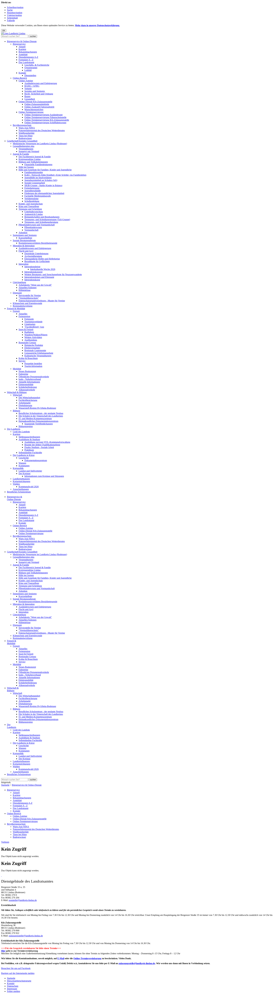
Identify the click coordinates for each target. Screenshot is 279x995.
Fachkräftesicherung (28, 400)
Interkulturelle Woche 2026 (42, 269)
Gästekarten (29, 324)
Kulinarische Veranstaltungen (37, 355)
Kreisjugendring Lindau (30, 159)
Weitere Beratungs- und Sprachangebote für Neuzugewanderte (53, 274)
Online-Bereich (20, 78)
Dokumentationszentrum (35, 460)
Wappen (22, 463)
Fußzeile (11, 20)
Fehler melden (13, 991)
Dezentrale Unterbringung (36, 253)
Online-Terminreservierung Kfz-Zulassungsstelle (46, 120)
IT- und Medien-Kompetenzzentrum (35, 418)
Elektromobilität (26, 384)
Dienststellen (30, 75)
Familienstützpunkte (33, 172)
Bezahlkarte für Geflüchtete (37, 261)
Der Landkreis (13, 429)
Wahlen (16, 484)
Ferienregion (24, 316)
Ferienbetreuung (31, 188)
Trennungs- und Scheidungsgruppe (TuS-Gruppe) (47, 219)
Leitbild (28, 70)
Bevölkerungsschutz (22, 125)
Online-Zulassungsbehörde (36, 104)
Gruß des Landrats (21, 431)
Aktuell (22, 46)
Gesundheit (29, 99)
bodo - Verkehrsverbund (30, 379)
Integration (23, 264)
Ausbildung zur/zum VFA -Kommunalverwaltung (47, 442)
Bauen (27, 96)
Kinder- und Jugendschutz (31, 204)
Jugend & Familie (21, 154)
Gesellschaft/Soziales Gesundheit (22, 141)
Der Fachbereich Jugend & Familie (35, 156)
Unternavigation (14, 15)
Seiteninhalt (12, 18)
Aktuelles (23, 314)
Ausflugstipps (30, 340)
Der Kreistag (24, 473)
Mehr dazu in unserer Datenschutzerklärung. (97, 25)
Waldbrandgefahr (26, 133)
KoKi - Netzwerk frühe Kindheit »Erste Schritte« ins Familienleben (55, 175)
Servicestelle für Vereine (30, 295)
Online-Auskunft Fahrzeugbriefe (39, 107)
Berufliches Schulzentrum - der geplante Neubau (41, 413)
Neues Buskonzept (27, 371)
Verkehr (28, 88)
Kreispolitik (18, 468)
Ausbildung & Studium (29, 439)
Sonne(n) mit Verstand (29, 151)
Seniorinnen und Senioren (25, 235)
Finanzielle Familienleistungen (38, 164)
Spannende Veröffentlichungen (38, 424)
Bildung (16, 410)
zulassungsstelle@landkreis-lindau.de (26, 935)
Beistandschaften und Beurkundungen (41, 217)
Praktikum (29, 450)
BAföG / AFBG (31, 86)
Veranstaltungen (26, 149)
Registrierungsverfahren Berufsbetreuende (38, 243)
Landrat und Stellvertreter (30, 471)
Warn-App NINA (27, 128)
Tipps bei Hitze (26, 135)
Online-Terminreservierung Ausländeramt (43, 114)
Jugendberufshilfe (32, 190)
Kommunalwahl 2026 (29, 486)
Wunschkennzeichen (33, 109)
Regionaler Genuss (27, 342)
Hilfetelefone (25, 290)
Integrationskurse (32, 279)
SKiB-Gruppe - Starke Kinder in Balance (43, 185)
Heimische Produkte (33, 345)
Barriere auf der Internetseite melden (17, 973)
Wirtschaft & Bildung (17, 392)
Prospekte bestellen (33, 363)
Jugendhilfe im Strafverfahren (38, 177)
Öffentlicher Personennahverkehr (34, 376)
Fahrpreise (23, 374)
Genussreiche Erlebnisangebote (38, 353)
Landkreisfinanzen (21, 478)
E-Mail (60, 958)
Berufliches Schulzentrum (19, 492)
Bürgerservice (19, 44)
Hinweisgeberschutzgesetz (19, 981)
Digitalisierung (25, 405)
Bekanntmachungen (28, 52)
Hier (3, 951)
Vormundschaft (31, 230)
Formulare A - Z (26, 59)
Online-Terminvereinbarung (87, 958)
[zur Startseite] (13, 33)
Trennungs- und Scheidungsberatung (41, 222)
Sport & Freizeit (26, 329)
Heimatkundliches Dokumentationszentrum (38, 421)
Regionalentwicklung (22, 306)
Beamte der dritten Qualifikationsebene (42, 444)
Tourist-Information (33, 366)
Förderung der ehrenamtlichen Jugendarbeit (44, 193)
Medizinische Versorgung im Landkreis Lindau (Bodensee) (40, 143)
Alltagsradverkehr (27, 389)
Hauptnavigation (14, 12)
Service (22, 361)
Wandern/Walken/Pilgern (35, 334)
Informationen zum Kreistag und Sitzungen (44, 476)
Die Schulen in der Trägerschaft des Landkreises (41, 416)
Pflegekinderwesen (33, 227)
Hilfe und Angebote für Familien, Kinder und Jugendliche (45, 169)
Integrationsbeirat (32, 266)
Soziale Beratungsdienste (24, 240)
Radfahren (29, 332)
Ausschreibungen (21, 489)
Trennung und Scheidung (30, 209)
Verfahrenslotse (31, 198)
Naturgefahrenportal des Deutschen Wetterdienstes (42, 130)
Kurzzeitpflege (25, 238)
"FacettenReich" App (34, 327)
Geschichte (24, 458)
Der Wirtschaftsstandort (29, 397)
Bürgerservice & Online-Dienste (22, 41)
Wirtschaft (17, 395)
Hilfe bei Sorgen (26, 167)
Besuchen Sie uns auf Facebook (16, 968)
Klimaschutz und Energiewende (27, 303)
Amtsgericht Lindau (33, 214)
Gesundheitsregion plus (23, 146)
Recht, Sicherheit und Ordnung (38, 94)
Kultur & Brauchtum (28, 358)
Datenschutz (12, 986)
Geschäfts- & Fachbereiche (36, 65)
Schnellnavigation (15, 7)
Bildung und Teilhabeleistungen (33, 162)
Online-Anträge (26, 80)
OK (3, 31)
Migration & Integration (24, 245)
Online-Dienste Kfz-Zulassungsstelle (35, 101)
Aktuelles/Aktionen (27, 287)
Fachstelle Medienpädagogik (37, 196)
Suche (10, 10)
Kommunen (24, 465)
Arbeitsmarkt (25, 403)
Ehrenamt (17, 293)
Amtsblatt (23, 54)
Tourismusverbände (33, 321)
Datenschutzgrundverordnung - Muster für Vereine (42, 300)
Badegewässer (25, 138)
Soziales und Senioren (34, 91)
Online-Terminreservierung (31, 112)
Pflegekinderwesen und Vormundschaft (37, 224)
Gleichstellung (19, 282)
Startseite (5, 785)
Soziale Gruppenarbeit (34, 183)
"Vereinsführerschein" (29, 298)
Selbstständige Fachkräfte (30, 452)
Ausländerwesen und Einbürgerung (40, 83)
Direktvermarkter (32, 348)
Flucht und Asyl (26, 251)
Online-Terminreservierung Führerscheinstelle (45, 117)
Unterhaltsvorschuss (33, 211)
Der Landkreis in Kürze (24, 455)
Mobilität (17, 369)
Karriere (22, 49)
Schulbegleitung (31, 201)
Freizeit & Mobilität (16, 308)
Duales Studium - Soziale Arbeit (39, 447)
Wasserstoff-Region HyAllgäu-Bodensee (37, 408)
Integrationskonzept (33, 272)
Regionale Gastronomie (35, 350)
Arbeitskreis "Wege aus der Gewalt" (35, 285)
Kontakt (22, 73)
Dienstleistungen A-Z (28, 57)
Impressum (12, 988)
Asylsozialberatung (33, 256)
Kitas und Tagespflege (29, 206)
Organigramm (30, 67)
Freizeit (16, 311)
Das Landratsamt (26, 62)
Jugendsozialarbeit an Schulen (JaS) (40, 180)
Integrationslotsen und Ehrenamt (39, 277)
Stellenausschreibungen (29, 437)
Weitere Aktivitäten (33, 337)
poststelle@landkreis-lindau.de (23, 900)
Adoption (23, 232)
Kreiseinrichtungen (21, 481)
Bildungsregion (26, 426)
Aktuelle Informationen (29, 382)
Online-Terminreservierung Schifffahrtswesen (45, 122)
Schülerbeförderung (28, 387)
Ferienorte (29, 319)
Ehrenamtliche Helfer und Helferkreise (42, 259)
